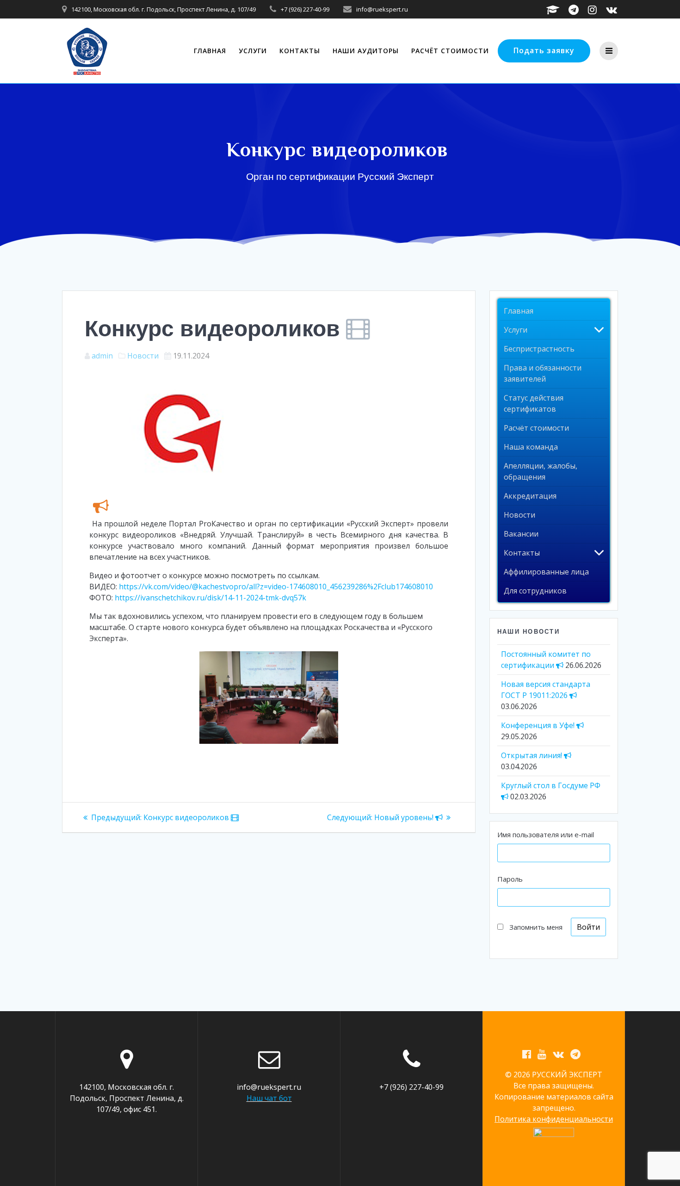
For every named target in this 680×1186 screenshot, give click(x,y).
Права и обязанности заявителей (542, 373)
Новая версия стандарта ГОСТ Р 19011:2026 (545, 689)
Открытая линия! (532, 755)
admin (102, 356)
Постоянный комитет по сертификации (546, 659)
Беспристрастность (539, 349)
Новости (143, 356)
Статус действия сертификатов (533, 403)
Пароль (510, 878)
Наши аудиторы (366, 50)
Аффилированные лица (546, 572)
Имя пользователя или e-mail (545, 834)
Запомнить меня (536, 927)
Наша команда (531, 447)
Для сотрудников (535, 591)
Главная (210, 50)
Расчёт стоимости (450, 50)
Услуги (253, 50)
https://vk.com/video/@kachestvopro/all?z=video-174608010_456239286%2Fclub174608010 (276, 586)
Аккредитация (530, 496)
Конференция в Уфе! (538, 725)
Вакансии (521, 534)
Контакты (299, 50)
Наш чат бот (269, 1098)
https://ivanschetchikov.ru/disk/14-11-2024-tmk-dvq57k (210, 598)
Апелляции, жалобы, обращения (540, 471)
